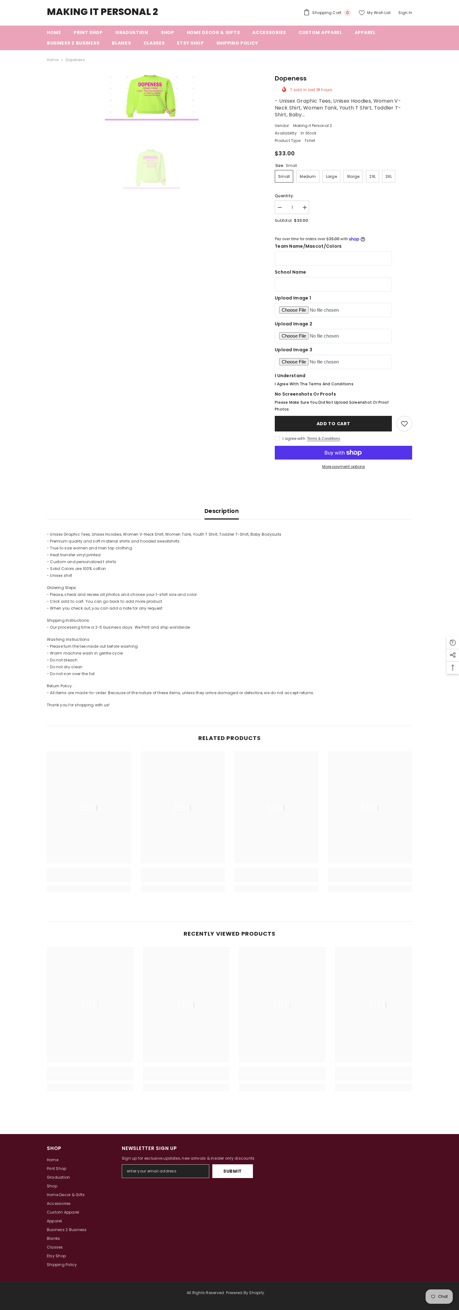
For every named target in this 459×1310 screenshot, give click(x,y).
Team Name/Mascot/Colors (308, 246)
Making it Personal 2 (312, 125)
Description (222, 511)
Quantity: (284, 195)
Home (52, 59)
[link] (89, 878)
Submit (232, 1171)
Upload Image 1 (293, 298)
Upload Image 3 (293, 350)
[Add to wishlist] (404, 423)
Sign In (405, 12)
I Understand (290, 376)
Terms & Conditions (323, 438)
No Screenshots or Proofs (305, 394)
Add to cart (334, 424)
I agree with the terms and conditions (314, 384)
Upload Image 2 (293, 324)
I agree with (294, 438)
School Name (290, 272)
